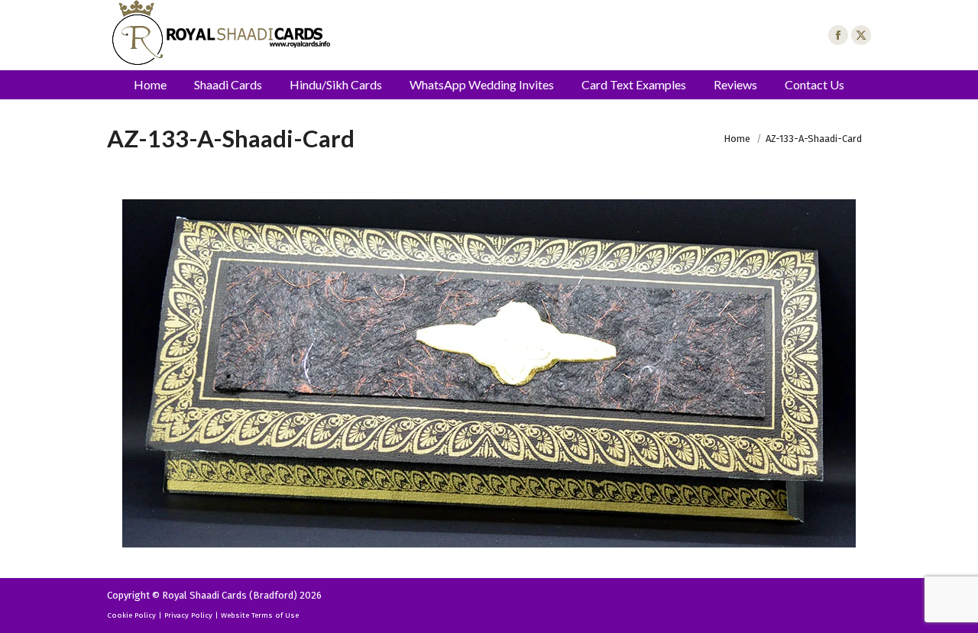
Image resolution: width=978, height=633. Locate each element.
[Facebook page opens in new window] (838, 35)
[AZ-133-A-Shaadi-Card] (489, 373)
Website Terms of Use (260, 615)
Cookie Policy (131, 615)
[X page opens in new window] (861, 35)
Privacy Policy (188, 615)
